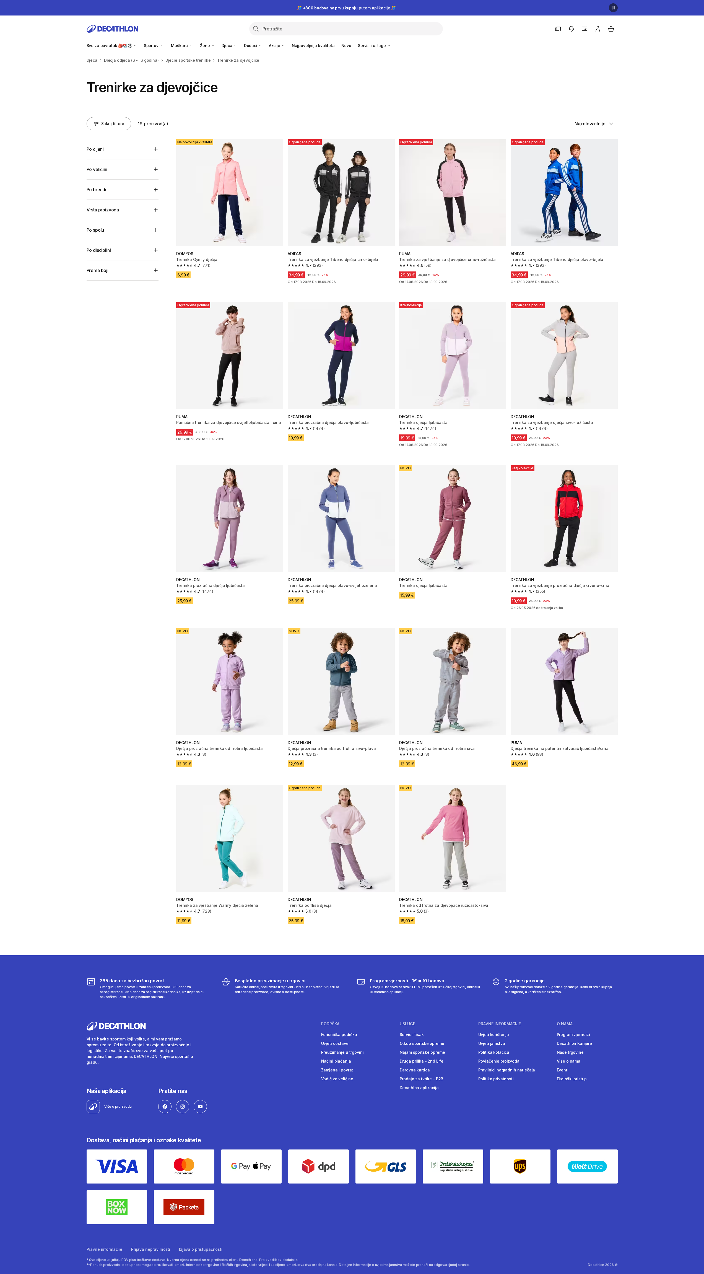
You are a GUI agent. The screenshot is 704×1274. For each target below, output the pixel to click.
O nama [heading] (565, 1024)
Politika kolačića (494, 1052)
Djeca (227, 45)
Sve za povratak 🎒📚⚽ (110, 45)
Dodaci (251, 45)
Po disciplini (99, 250)
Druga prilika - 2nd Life (422, 1061)
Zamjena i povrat (337, 1070)
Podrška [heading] (330, 1024)
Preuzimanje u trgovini (342, 1052)
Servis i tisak (412, 1034)
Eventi (562, 1070)
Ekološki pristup (572, 1078)
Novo (346, 45)
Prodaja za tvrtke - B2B (421, 1078)
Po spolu (95, 230)
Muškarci (180, 45)
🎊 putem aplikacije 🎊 (346, 8)
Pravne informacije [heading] (499, 1024)
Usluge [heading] (407, 1024)
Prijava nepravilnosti (150, 1249)
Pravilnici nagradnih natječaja (506, 1070)
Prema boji (97, 270)
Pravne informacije (104, 1249)
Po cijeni (95, 149)
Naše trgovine (570, 1052)
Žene (205, 45)
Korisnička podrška (339, 1034)
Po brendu (97, 189)
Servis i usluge (372, 45)
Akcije (275, 45)
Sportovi (152, 45)
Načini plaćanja (336, 1061)
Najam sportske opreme (422, 1052)
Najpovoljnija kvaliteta (313, 45)
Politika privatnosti (496, 1078)
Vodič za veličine (337, 1078)
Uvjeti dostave (335, 1043)
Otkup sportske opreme (422, 1043)
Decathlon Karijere (574, 1043)
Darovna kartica (415, 1070)
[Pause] (613, 7)
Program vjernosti (573, 1034)
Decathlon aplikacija (419, 1087)
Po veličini (97, 169)
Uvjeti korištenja (493, 1034)
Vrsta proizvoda (103, 210)
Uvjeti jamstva (491, 1043)
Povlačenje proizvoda (498, 1061)
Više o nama (568, 1061)
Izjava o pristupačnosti (200, 1249)
